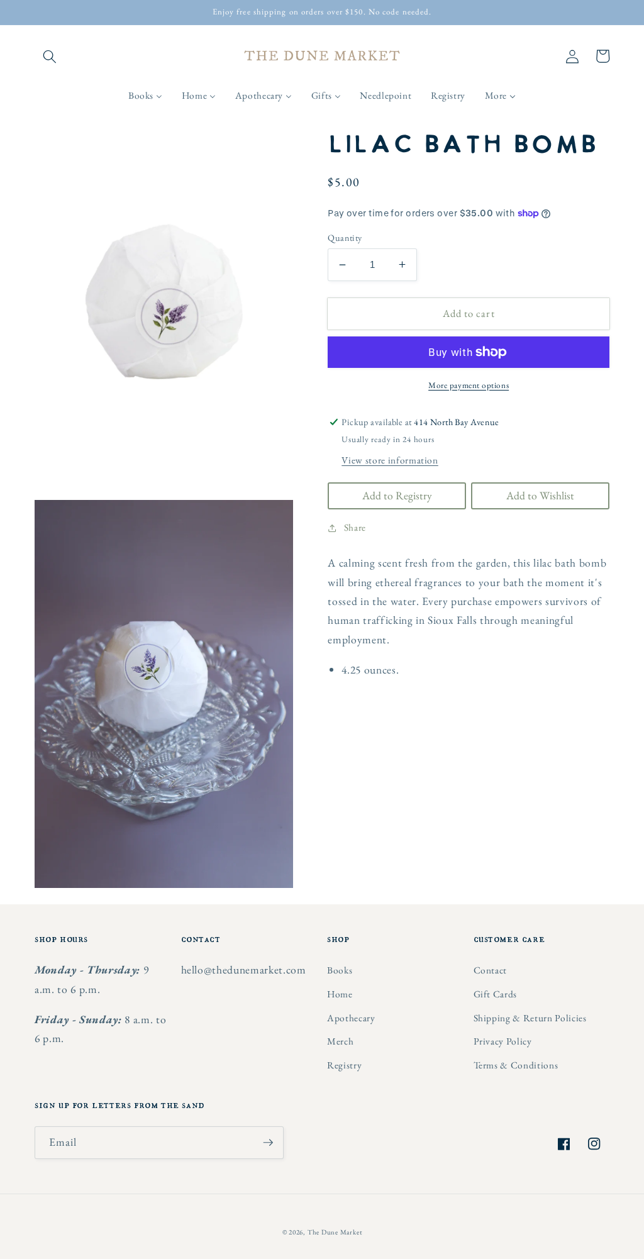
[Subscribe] (268, 1142)
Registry (344, 1065)
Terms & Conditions (516, 1065)
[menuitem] (145, 95)
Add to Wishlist (540, 495)
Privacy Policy (503, 1041)
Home (340, 994)
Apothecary (351, 1017)
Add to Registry (397, 495)
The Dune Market (335, 1232)
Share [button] (355, 527)
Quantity (345, 237)
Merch (340, 1041)
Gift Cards (496, 994)
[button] (50, 56)
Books (339, 970)
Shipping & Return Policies (530, 1017)
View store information (389, 460)
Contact (491, 970)
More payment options (468, 385)
